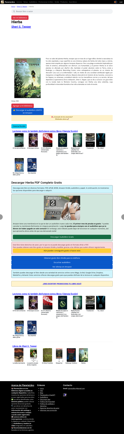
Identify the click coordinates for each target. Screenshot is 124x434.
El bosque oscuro (33, 148)
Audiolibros (33, 2)
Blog (41, 393)
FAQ (41, 391)
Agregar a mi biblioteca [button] (22, 105)
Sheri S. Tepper (22, 7)
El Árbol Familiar (47, 363)
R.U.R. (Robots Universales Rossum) (46, 149)
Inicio (13, 7)
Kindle (57, 2)
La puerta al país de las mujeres (32, 364)
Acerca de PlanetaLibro (22, 385)
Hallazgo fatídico (71, 363)
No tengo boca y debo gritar (18, 174)
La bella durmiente (19, 363)
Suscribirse (73, 2)
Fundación (90, 148)
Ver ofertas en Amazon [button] (62, 267)
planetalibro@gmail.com (76, 388)
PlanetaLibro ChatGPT (47, 395)
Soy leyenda (32, 173)
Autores (19, 2)
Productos (64, 2)
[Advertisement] (62, 44)
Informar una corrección (48, 410)
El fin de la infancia (19, 148)
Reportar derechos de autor (49, 408)
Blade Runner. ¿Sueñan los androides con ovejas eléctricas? (77, 150)
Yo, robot (100, 148)
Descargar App (45, 399)
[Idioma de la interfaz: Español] (115, 2)
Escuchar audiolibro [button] (62, 262)
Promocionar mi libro (46, 2)
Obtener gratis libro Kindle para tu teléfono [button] (62, 258)
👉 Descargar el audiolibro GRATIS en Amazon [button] (27, 111)
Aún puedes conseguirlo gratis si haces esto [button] (62, 250)
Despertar (59, 363)
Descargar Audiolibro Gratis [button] (62, 237)
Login (121, 2)
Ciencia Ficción (19, 126)
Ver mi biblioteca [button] (20, 17)
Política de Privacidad (47, 402)
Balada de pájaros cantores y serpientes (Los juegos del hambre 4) (62, 151)
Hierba (83, 363)
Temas (25, 2)
